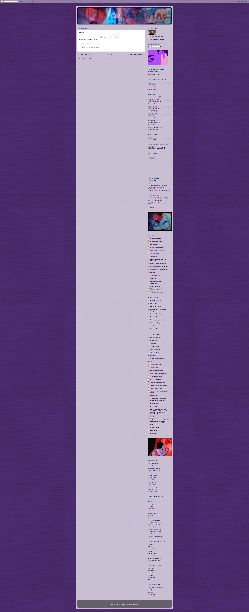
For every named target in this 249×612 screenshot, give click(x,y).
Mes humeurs (152, 120)
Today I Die (151, 597)
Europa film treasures (154, 558)
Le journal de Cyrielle (157, 358)
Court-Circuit (152, 549)
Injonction (151, 568)
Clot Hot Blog (154, 352)
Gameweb (151, 570)
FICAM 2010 (152, 139)
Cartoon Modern (155, 317)
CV (149, 82)
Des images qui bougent (158, 320)
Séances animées (153, 127)
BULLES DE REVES (154, 74)
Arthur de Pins (152, 489)
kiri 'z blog (153, 406)
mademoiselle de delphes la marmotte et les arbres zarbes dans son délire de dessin (159, 422)
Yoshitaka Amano (153, 463)
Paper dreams (154, 253)
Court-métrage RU (153, 101)
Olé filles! (153, 417)
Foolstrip (150, 575)
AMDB (150, 501)
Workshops (151, 129)
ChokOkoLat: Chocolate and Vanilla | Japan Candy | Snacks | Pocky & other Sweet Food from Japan (159, 411)
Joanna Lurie (152, 477)
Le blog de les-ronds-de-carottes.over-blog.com (158, 399)
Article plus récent (86, 55)
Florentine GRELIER (156, 36)
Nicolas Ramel (152, 491)
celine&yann (154, 403)
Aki (151, 361)
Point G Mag (152, 577)
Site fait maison (152, 89)
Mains (150, 115)
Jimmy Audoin (152, 466)
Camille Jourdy (155, 349)
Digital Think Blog (156, 314)
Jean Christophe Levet (155, 536)
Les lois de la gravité (154, 527)
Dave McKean (152, 480)
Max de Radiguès (155, 337)
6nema (150, 546)
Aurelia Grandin (152, 475)
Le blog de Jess (155, 275)
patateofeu (153, 340)
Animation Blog (155, 323)
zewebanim (151, 508)
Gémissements (152, 108)
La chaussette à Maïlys (157, 250)
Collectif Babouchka (154, 468)
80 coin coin (152, 184)
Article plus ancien (135, 55)
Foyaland (153, 343)
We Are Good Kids (156, 388)
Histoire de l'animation (157, 326)
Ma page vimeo (152, 87)
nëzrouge (153, 433)
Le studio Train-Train (154, 522)
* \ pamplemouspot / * (157, 376)
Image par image (155, 300)
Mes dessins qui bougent (158, 269)
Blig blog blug (154, 244)
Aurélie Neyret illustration (158, 385)
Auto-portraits (152, 99)
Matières (150, 118)
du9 (149, 580)
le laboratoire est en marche (159, 266)
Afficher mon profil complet (156, 39)
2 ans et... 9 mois (154, 195)
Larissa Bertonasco (154, 470)
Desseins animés (153, 513)
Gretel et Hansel (153, 590)
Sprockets (153, 303)
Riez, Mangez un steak (157, 382)
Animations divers (153, 97)
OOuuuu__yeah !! (156, 289)
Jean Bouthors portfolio (158, 373)
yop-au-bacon (154, 427)
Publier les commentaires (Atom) (98, 59)
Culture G (151, 106)
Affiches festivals (153, 518)
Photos (150, 125)
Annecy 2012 (152, 137)
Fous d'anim (151, 511)
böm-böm (153, 355)
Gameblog (151, 573)
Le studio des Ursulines (155, 531)
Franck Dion (151, 473)
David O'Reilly (152, 484)
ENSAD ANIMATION (154, 525)
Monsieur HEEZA (153, 515)
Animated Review (155, 306)
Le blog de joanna (156, 241)
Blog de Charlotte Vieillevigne (156, 282)
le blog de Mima (155, 286)
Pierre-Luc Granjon (156, 364)
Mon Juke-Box (152, 122)
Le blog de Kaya (155, 238)
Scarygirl (150, 592)
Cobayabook (152, 84)
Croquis (150, 104)
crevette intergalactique (158, 263)
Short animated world (154, 560)
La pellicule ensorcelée (155, 534)
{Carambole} (154, 395)
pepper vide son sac (156, 247)
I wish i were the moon (155, 587)
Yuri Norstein (152, 482)
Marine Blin (153, 278)
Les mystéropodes (156, 379)
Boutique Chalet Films (154, 529)
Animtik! (150, 506)
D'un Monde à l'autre (157, 370)
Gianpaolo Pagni (153, 487)
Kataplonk (153, 256)
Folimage (151, 504)
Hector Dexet (154, 367)
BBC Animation (152, 553)
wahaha (152, 272)
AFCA (149, 499)
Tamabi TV (151, 551)
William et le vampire (157, 292)
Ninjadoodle (151, 594)
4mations (150, 544)
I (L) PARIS (151, 111)
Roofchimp (153, 430)
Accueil (111, 55)
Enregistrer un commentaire (90, 47)
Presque (151, 207)
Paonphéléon (154, 346)
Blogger (135, 604)
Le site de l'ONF (153, 556)
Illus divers (151, 113)
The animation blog (154, 520)
